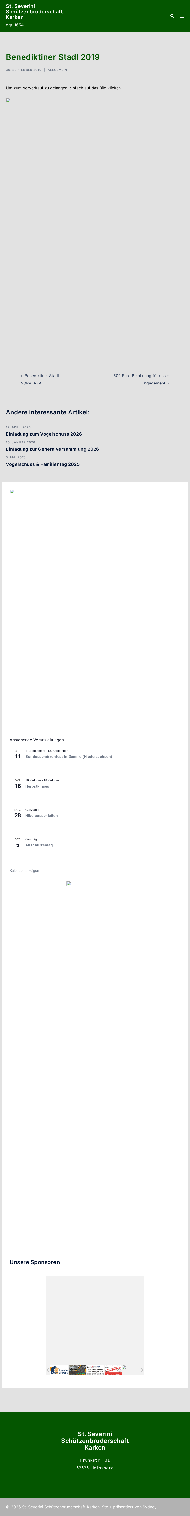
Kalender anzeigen (24, 870)
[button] (172, 16)
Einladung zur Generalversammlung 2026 (52, 449)
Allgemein (57, 70)
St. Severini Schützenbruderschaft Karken (34, 11)
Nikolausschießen (41, 815)
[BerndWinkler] (131, 1370)
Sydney (150, 1506)
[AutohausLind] (95, 1370)
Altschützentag (39, 844)
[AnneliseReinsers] (59, 1370)
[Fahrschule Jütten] (77, 1370)
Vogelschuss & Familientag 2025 (43, 464)
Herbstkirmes (37, 786)
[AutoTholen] (113, 1370)
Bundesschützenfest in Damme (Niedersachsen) (68, 756)
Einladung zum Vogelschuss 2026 (44, 434)
